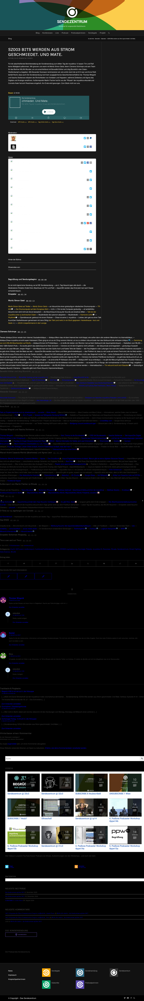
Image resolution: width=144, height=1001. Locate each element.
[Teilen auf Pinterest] (56, 563)
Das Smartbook (53, 458)
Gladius (117, 441)
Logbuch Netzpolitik (108, 528)
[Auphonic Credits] (90, 249)
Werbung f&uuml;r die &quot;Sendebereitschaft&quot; (71, 526)
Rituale (113, 549)
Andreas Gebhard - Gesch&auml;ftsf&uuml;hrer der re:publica (81, 490)
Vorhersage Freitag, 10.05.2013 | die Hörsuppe (19, 719)
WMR (123, 528)
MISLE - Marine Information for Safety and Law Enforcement (71, 441)
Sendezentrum (123, 549)
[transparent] (72, 15)
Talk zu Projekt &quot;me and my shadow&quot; (18, 412)
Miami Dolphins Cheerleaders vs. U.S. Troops (31, 443)
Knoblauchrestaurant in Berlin (11, 492)
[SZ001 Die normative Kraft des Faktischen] (43, 576)
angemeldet (11, 744)
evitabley (3, 528)
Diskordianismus (50, 475)
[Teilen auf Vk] (104, 563)
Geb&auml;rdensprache (20, 388)
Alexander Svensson (8, 397)
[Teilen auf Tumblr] (88, 563)
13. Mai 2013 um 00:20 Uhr (8, 693)
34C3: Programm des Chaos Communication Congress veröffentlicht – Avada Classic (30, 913)
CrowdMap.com (106, 420)
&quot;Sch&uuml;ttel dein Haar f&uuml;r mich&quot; (36, 502)
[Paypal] (90, 138)
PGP (16, 415)
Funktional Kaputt (14, 480)
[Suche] (108, 32)
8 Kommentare (15, 545)
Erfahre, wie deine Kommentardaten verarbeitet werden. (66, 748)
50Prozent (19, 549)
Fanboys (93, 528)
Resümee (106, 549)
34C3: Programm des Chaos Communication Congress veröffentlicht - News (27, 917)
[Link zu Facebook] (131, 997)
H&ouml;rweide (26, 531)
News (10, 971)
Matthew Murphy (113, 490)
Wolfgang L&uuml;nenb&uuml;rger (83, 423)
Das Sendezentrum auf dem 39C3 (14, 892)
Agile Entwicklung (38, 380)
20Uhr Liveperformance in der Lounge (32, 323)
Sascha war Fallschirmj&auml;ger (93, 438)
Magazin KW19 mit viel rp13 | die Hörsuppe (18, 691)
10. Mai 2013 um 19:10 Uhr (8, 708)
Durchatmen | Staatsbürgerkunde (14, 706)
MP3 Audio (22, 122)
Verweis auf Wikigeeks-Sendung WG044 (50, 415)
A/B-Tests (53, 380)
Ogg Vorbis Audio (44, 122)
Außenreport (29, 549)
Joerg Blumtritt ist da (81, 377)
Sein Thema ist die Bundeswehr (73, 435)
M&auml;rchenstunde (8, 531)
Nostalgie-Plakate (85, 549)
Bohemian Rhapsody (47, 490)
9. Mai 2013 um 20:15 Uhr (8, 721)
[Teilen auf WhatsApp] (40, 563)
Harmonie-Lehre (86, 314)
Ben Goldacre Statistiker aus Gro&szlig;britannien (94, 383)
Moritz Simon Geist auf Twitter (19, 306)
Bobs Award (51, 412)
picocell (12, 507)
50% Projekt (27, 415)
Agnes (42, 458)
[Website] (87, 138)
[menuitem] (37, 32)
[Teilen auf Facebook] (8, 563)
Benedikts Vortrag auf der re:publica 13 (33, 377)
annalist (41, 412)
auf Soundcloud (6, 516)
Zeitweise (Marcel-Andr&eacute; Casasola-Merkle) (19, 458)
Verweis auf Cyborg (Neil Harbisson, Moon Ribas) (97, 385)
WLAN (13, 552)
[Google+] (87, 223)
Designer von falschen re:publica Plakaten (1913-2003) (105, 397)
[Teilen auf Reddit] (120, 563)
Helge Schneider (6, 502)
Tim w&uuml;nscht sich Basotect (117, 365)
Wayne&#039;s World (35, 492)
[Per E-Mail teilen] (136, 563)
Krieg (57, 549)
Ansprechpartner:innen (16, 979)
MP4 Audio (32, 122)
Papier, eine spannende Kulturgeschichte (70, 464)
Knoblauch (126, 490)
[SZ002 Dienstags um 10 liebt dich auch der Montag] (25, 576)
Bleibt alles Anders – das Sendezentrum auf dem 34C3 (72, 913)
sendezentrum (29, 545)
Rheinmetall (104, 441)
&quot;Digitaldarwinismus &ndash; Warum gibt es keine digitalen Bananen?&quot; (93, 458)
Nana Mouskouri (28, 490)
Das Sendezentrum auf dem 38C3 (14, 896)
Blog (10, 38)
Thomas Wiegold (6, 435)
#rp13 (12, 549)
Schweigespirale (68, 380)
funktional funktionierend (44, 549)
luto (133, 526)
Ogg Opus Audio (57, 122)
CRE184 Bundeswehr (98, 435)
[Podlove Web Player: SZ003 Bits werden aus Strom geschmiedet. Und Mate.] (48, 108)
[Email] (90, 163)
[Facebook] (90, 147)
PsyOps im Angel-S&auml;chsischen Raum (30, 441)
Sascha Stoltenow (115, 435)
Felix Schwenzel (115, 469)
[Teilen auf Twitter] (24, 563)
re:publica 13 (13, 58)
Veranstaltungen (26, 58)
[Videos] (74, 811)
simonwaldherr (14, 528)
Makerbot (65, 475)
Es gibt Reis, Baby (68, 502)
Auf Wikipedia (103, 475)
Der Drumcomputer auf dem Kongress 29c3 (32, 309)
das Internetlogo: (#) (44, 400)
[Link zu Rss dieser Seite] (134, 997)
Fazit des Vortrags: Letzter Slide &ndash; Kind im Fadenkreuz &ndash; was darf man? (39, 446)
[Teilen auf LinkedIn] (72, 563)
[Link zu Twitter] (124, 997)
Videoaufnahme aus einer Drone (64, 449)
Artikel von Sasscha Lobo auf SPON (126, 475)
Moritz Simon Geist (40, 306)
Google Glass (90, 475)
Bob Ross (69, 461)
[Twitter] (84, 138)
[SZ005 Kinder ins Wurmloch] (8, 576)
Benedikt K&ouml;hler (8, 377)
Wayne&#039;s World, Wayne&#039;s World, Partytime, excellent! (72, 492)
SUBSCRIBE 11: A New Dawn (14, 900)
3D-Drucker (75, 475)
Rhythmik (11, 317)
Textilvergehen (79, 528)
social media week (30, 528)
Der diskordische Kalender (30, 475)
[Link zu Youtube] (127, 997)
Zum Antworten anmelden (17, 607)
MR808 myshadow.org (68, 549)
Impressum (12, 975)
